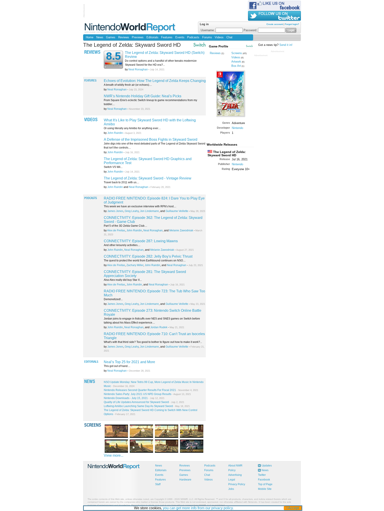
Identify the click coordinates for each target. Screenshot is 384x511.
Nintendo (237, 128)
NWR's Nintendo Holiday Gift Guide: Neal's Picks (142, 96)
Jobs (231, 489)
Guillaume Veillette (177, 211)
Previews (138, 37)
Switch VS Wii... (113, 167)
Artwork (236, 61)
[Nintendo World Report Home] (130, 27)
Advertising (235, 474)
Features (166, 37)
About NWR (235, 465)
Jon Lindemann (149, 211)
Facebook (264, 479)
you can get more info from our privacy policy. (198, 508)
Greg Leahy (132, 211)
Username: (208, 30)
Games (110, 37)
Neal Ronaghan (138, 69)
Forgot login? (292, 24)
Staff (157, 484)
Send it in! (285, 45)
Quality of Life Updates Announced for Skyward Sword (144, 402)
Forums (207, 37)
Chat (229, 37)
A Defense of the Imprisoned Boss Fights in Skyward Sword (150, 139)
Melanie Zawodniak (181, 230)
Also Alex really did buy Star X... (123, 279)
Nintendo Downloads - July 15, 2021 (134, 398)
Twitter (262, 474)
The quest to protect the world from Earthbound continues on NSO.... (145, 260)
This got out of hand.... (117, 366)
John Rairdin (115, 132)
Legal (231, 479)
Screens (236, 53)
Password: (251, 30)
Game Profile (218, 46)
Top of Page (265, 484)
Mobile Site (265, 489)
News (99, 37)
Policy (232, 470)
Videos (219, 37)
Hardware (185, 479)
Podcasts (193, 37)
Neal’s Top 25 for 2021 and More (129, 362)
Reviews (123, 37)
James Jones (115, 211)
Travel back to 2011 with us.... (121, 182)
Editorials (152, 37)
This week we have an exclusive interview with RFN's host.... (140, 206)
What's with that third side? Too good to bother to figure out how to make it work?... (153, 342)
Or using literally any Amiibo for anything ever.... (132, 128)
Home (89, 37)
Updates (267, 465)
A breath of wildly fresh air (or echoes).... (128, 84)
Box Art (236, 65)
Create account (274, 24)
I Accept (292, 508)
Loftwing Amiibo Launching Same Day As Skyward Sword (147, 406)
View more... (113, 455)
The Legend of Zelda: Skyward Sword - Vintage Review (147, 178)
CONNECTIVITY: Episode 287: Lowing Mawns (141, 241)
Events (179, 37)
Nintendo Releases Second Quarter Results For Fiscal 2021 (151, 390)
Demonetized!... (113, 299)
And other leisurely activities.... (122, 245)
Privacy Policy (236, 484)
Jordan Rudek (158, 327)
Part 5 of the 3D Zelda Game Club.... (125, 225)
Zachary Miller (134, 265)
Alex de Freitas (116, 230)
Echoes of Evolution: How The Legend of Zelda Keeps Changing (155, 81)
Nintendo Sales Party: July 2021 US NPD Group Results (147, 394)
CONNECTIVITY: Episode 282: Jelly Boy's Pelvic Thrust (148, 256)
